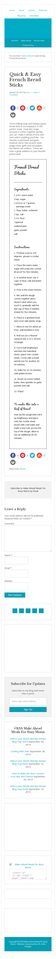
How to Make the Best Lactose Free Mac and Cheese (27, 775)
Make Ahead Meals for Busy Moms (28, 942)
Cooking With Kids (20, 751)
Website (8, 581)
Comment (9, 523)
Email (7, 568)
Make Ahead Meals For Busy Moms (28, 28)
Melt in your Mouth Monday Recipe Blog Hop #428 (28, 788)
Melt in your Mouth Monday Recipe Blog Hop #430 (28, 740)
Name (8, 555)
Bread (22, 469)
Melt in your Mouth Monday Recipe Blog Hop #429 (28, 762)
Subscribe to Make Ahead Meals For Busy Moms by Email (28, 489)
